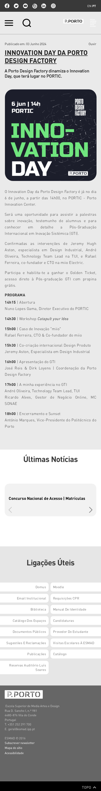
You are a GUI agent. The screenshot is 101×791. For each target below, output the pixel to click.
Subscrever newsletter (20, 743)
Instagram (52, 6)
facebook (7, 6)
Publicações (36, 654)
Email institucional (31, 598)
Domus (40, 587)
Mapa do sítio (13, 748)
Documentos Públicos (29, 631)
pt (94, 6)
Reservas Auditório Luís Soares (27, 667)
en (89, 6)
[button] (91, 510)
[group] (50, 500)
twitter (16, 6)
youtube (25, 6)
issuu (34, 6)
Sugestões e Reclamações (26, 643)
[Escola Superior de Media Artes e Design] (79, 23)
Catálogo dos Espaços (29, 620)
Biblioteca (38, 609)
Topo (87, 787)
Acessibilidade (14, 753)
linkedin (43, 6)
